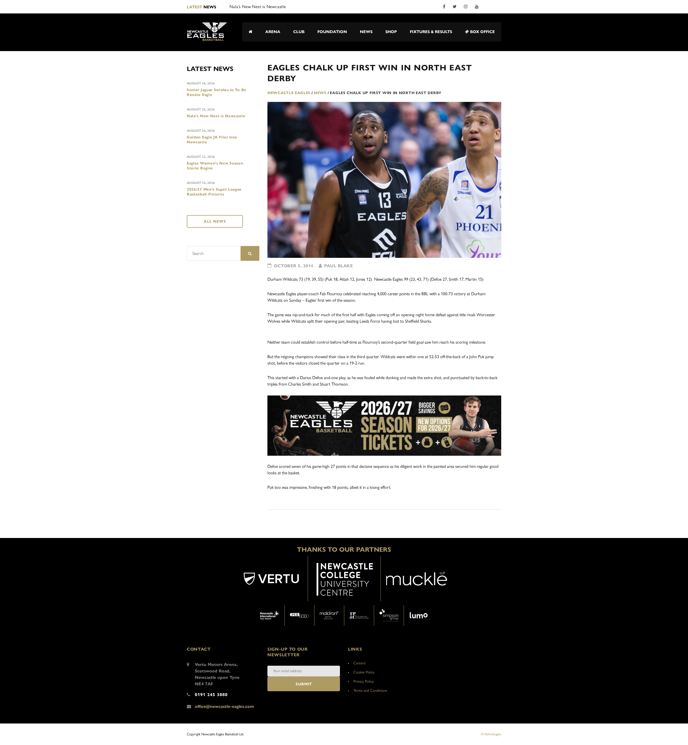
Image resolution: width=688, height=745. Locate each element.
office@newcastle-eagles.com (224, 706)
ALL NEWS (215, 221)
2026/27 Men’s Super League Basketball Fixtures (214, 192)
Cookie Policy (364, 672)
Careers (359, 663)
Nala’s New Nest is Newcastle (216, 116)
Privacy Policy (363, 681)
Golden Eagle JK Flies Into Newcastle (212, 139)
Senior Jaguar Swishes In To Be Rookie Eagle (216, 92)
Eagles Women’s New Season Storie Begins (215, 165)
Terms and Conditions (370, 690)
